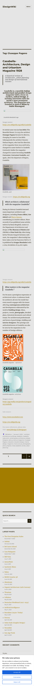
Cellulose (7, 597)
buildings (13, 436)
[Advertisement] (17, 27)
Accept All (17, 672)
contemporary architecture (18, 438)
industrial (11, 442)
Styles (5, 653)
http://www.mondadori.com (13, 417)
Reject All (17, 682)
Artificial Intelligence (12, 607)
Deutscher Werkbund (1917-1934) (16, 602)
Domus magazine (18, 440)
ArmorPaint (8, 562)
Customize (17, 677)
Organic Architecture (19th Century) (17, 587)
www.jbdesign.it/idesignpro (16, 430)
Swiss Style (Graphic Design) (14, 623)
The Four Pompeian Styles (13, 536)
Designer (5, 440)
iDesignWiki (9, 6)
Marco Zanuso (16, 217)
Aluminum (8, 582)
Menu (28, 6)
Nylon (6, 572)
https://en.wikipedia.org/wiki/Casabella (17, 125)
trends (23, 445)
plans (4, 445)
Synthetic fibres (10, 567)
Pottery (7, 618)
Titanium (7, 592)
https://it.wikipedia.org (21, 197)
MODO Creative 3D (11, 577)
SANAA (7, 541)
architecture (6, 436)
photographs (26, 444)
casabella (19, 436)
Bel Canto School (10, 547)
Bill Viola (7, 557)
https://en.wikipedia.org (11, 422)
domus (11, 440)
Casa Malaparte (9, 552)
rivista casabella (16, 445)
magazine (10, 444)
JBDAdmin (8, 434)
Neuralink (8, 628)
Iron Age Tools (9, 633)
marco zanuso (18, 444)
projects (8, 445)
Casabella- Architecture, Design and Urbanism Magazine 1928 (16, 66)
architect (26, 434)
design (28, 438)
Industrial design (19, 442)
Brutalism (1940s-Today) (13, 612)
